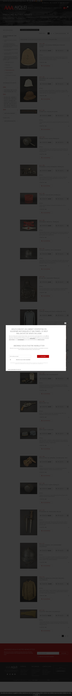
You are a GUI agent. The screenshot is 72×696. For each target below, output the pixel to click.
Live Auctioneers (21, 339)
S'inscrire (43, 356)
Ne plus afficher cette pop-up (14, 369)
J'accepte (36, 694)
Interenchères (32, 338)
